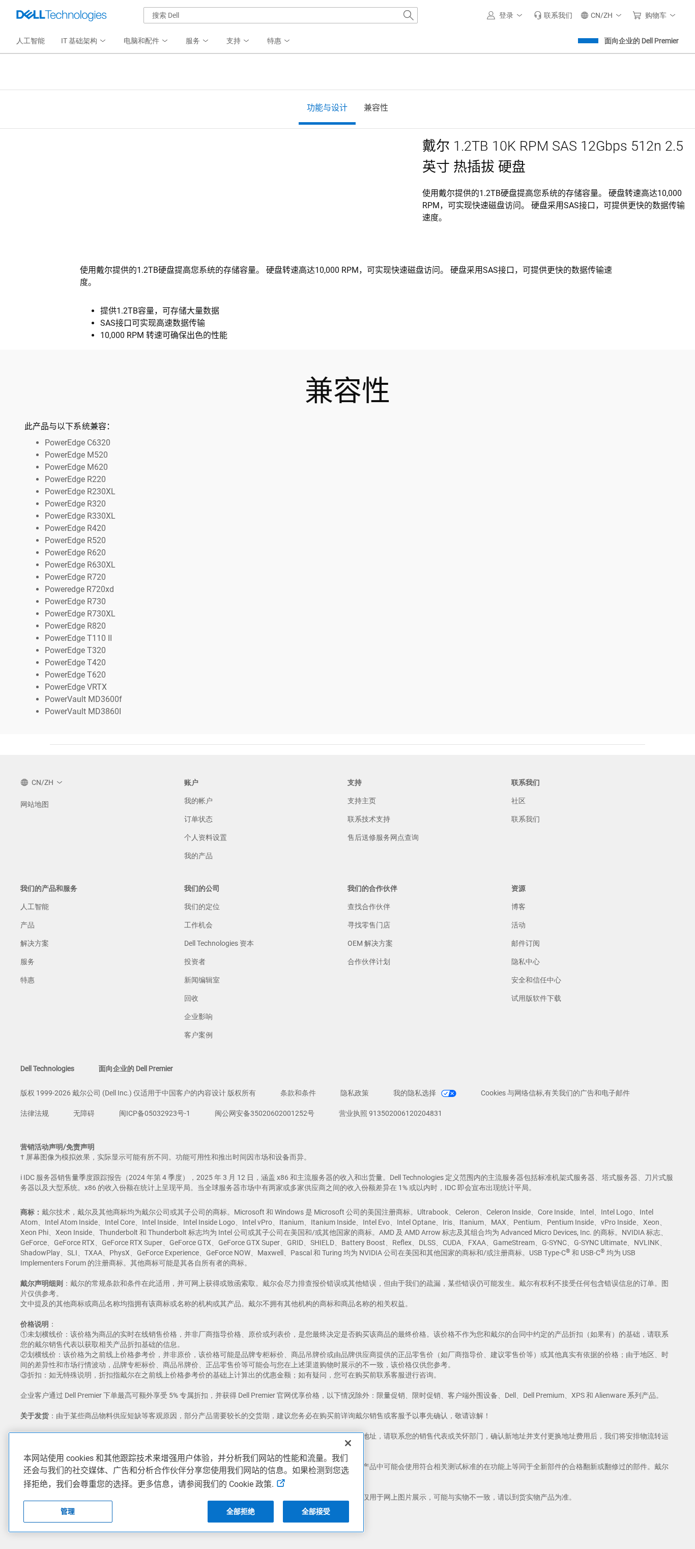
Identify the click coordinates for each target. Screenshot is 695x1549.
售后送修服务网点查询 (383, 837)
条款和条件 (298, 1093)
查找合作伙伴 (368, 907)
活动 (518, 925)
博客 (518, 907)
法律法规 (34, 1113)
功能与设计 (327, 107)
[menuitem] (84, 41)
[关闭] (348, 1443)
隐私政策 (354, 1093)
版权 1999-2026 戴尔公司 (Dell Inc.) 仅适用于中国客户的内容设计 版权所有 (138, 1093)
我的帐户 (198, 801)
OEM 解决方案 (370, 943)
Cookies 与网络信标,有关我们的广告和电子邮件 (555, 1093)
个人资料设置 (205, 837)
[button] (506, 15)
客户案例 (198, 1035)
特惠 (27, 980)
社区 (518, 801)
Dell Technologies (47, 1068)
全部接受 (316, 1511)
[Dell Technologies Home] (61, 15)
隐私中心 (525, 961)
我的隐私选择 (415, 1093)
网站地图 (34, 804)
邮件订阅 (525, 943)
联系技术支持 (368, 819)
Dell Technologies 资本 (219, 943)
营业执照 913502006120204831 (390, 1113)
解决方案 (34, 943)
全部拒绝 (240, 1511)
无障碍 (84, 1113)
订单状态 (198, 819)
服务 (27, 961)
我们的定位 (202, 907)
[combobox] (280, 15)
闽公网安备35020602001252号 (264, 1113)
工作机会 (198, 925)
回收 (191, 998)
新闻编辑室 (202, 980)
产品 (27, 925)
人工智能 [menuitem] (30, 41)
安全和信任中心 (536, 980)
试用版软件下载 (536, 998)
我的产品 (198, 856)
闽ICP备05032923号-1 (154, 1113)
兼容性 (376, 107)
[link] (553, 15)
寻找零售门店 (368, 925)
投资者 (195, 961)
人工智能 (34, 907)
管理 (68, 1511)
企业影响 (198, 1016)
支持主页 (361, 801)
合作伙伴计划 (368, 961)
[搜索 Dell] (408, 15)
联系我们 (525, 819)
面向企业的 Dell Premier (641, 41)
